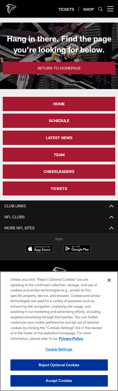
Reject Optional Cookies (59, 365)
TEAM (59, 154)
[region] (59, 331)
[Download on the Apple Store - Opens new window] (39, 249)
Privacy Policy (71, 338)
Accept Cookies (59, 380)
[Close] (109, 280)
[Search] (100, 9)
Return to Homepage (59, 68)
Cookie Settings (59, 349)
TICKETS (59, 188)
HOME (59, 103)
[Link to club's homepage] (11, 6)
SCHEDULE (59, 120)
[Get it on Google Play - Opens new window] (77, 251)
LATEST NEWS (59, 137)
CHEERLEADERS (59, 171)
